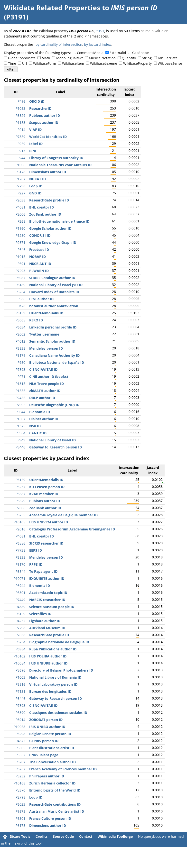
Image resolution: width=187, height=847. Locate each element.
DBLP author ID (42, 397)
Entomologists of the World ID (54, 790)
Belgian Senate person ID (50, 733)
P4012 (20, 341)
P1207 (20, 179)
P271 (21, 376)
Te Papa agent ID (43, 571)
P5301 (20, 818)
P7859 (20, 136)
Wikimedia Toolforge (115, 836)
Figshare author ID (44, 621)
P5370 (20, 790)
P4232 (20, 621)
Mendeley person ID (46, 348)
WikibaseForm (44, 63)
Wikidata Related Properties (52, 7)
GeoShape (140, 52)
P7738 (20, 550)
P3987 (20, 277)
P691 (21, 263)
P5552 (20, 755)
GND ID (35, 193)
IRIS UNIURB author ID (48, 663)
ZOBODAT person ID (46, 719)
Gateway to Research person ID (55, 447)
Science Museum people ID (51, 606)
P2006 (20, 214)
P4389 (20, 606)
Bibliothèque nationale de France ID (59, 221)
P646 (21, 249)
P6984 (20, 649)
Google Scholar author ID (50, 228)
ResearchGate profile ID (49, 200)
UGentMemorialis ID (46, 313)
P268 (21, 221)
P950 (21, 362)
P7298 (20, 628)
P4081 (20, 207)
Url (24, 63)
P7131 (20, 691)
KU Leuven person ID (47, 486)
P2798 (20, 186)
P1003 (20, 677)
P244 (21, 157)
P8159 (20, 613)
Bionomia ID (39, 412)
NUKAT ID (37, 179)
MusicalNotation (102, 58)
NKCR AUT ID (40, 263)
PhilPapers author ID (46, 776)
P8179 (20, 355)
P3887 (20, 494)
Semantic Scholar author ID (52, 341)
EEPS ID (35, 550)
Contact (85, 836)
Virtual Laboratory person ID (53, 684)
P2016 (20, 529)
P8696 (20, 670)
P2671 (20, 242)
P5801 (20, 592)
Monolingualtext (69, 58)
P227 (21, 193)
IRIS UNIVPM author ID (48, 522)
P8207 (20, 762)
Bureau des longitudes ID (50, 691)
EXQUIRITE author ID (46, 578)
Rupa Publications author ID (52, 649)
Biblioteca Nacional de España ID (56, 362)
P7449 (20, 599)
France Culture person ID (50, 818)
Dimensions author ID (47, 172)
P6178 (20, 172)
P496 (21, 101)
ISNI (32, 150)
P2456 (20, 397)
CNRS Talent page (43, 755)
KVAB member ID (43, 494)
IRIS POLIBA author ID (47, 656)
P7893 (20, 369)
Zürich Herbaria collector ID (52, 783)
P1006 (20, 165)
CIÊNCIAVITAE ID (43, 369)
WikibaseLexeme (103, 63)
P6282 (20, 769)
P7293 (20, 270)
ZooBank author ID (45, 214)
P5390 (20, 712)
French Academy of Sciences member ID (63, 769)
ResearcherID (40, 108)
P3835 (20, 348)
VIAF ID (35, 129)
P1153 (20, 122)
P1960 (20, 228)
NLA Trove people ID (46, 383)
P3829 (20, 115)
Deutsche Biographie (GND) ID (54, 404)
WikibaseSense (170, 63)
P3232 (20, 776)
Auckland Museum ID (47, 628)
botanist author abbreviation (53, 306)
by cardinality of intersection (59, 44)
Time (12, 63)
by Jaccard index (97, 44)
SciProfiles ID (40, 613)
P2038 (20, 200)
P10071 (19, 578)
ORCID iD (36, 101)
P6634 (20, 327)
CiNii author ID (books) (48, 376)
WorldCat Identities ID (48, 136)
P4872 (20, 740)
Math (46, 58)
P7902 (20, 404)
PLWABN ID (39, 270)
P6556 (20, 543)
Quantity (129, 58)
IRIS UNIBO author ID (47, 726)
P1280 (20, 235)
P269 (21, 143)
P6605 (20, 748)
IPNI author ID (41, 299)
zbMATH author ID (44, 390)
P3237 (20, 486)
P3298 (20, 733)
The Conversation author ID (52, 762)
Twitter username (44, 334)
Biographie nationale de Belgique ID (59, 642)
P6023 (20, 804)
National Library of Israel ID (52, 440)
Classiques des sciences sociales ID (58, 712)
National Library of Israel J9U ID (56, 284)
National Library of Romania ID (55, 677)
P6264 (20, 292)
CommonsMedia (90, 52)
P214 (21, 129)
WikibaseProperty (137, 63)
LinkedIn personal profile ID (52, 327)
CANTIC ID (38, 433)
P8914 (20, 719)
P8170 (20, 564)
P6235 (20, 515)
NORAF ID (37, 256)
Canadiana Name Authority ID (54, 355)
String (147, 58)
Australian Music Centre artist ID (56, 811)
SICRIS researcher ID (46, 543)
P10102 (19, 656)
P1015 (20, 256)
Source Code (63, 836)
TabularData (168, 58)
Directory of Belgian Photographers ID (61, 670)
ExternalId (118, 52)
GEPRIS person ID (43, 740)
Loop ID (35, 186)
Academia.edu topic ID (48, 592)
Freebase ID (39, 249)
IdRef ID (36, 143)
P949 (21, 440)
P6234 (20, 642)
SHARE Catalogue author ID (52, 277)
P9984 (20, 433)
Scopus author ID (43, 122)
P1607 (20, 419)
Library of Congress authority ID (56, 157)
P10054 (19, 663)
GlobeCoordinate (22, 58)
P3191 (99, 30)
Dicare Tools (20, 836)
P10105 (19, 522)
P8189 (20, 284)
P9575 (20, 811)
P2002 (20, 334)
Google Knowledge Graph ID (52, 242)
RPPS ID (35, 564)
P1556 (20, 390)
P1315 (20, 383)
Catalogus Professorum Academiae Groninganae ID (72, 529)
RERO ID (36, 320)
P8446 (20, 447)
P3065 (20, 320)
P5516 (20, 684)
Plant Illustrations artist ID (51, 748)
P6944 (20, 412)
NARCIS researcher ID (47, 599)
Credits (41, 836)
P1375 (20, 426)
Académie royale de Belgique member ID (63, 515)
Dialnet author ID (43, 419)
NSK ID (35, 426)
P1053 (20, 108)
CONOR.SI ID (39, 235)
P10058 (19, 726)
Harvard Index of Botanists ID (54, 292)
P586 (21, 299)
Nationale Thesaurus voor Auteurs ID (60, 165)
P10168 (19, 783)
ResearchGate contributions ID (55, 804)
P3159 (20, 313)
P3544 (20, 571)
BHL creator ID (41, 207)
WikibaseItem (73, 63)
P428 (21, 306)
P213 (21, 150)
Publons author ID (44, 115)
